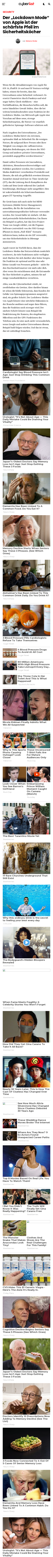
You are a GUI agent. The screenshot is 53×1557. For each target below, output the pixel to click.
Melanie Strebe (31, 41)
